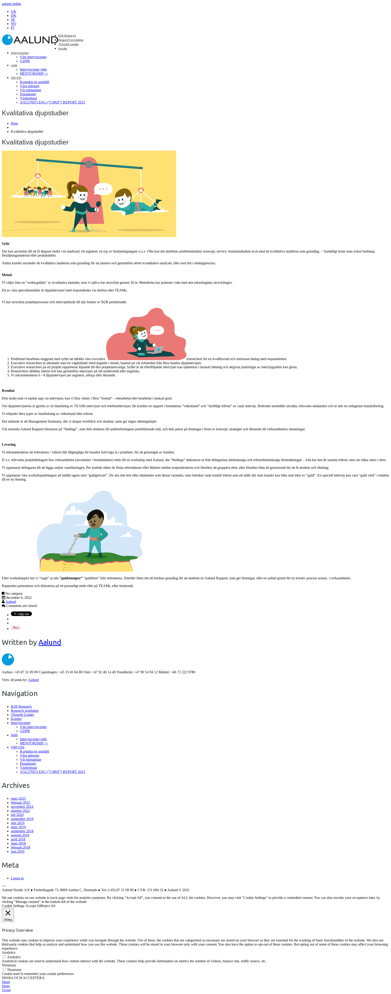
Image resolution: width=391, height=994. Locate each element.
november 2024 (22, 807)
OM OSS (16, 77)
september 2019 (22, 819)
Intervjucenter (20, 52)
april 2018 (18, 839)
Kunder (62, 48)
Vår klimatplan (30, 90)
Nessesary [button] (9, 965)
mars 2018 (18, 843)
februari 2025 (20, 802)
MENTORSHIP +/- (34, 73)
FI (12, 28)
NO (13, 24)
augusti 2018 (20, 835)
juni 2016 (17, 851)
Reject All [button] (48, 906)
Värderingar (28, 98)
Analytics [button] (8, 952)
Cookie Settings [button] (13, 906)
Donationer (28, 94)
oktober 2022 (20, 811)
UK (13, 11)
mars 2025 (18, 798)
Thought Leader (68, 44)
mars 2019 (18, 827)
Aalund (10, 602)
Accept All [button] (33, 906)
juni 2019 (17, 823)
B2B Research (67, 35)
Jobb (14, 65)
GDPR (25, 61)
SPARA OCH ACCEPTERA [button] (23, 978)
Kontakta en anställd (34, 82)
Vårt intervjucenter (33, 57)
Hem (14, 123)
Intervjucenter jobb (33, 69)
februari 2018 (20, 847)
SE (13, 20)
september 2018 (22, 831)
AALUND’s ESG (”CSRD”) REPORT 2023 (52, 102)
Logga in (17, 878)
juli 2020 (17, 815)
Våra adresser (29, 86)
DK (13, 15)
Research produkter (71, 40)
